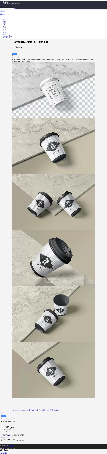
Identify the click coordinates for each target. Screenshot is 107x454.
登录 (10, 434)
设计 (16, 46)
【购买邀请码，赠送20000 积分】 (12, 3)
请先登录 (9, 435)
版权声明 (5, 2)
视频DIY (11, 445)
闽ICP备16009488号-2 (7, 446)
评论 (5, 435)
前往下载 (14, 53)
